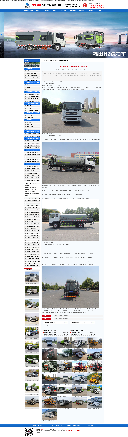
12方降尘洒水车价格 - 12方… (50, 328)
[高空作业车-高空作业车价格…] (94, 378)
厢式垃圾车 (29, 129)
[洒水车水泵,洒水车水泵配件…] (49, 354)
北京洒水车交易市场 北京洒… (77, 330)
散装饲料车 (69, 425)
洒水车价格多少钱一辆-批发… (50, 330)
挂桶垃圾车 (29, 124)
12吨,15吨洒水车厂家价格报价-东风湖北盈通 (31, 146)
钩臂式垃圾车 (30, 126)
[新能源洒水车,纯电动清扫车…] (94, 402)
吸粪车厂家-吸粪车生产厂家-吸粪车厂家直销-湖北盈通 (31, 240)
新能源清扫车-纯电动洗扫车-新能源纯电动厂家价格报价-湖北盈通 (31, 97)
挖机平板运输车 (76, 425)
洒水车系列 (46, 10)
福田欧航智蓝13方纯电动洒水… (50, 325)
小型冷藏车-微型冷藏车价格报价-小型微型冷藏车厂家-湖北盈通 (32, 155)
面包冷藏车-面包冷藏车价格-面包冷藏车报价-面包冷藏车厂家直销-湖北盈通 (32, 152)
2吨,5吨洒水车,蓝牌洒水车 (32, 70)
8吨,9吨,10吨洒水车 (31, 73)
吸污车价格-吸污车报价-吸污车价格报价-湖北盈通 (31, 245)
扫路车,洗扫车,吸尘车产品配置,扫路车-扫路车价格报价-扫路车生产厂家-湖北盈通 (32, 257)
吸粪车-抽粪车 (30, 117)
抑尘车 (44, 425)
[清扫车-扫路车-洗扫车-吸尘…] (64, 402)
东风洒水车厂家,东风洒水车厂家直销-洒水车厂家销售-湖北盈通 (32, 208)
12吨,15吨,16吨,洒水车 (32, 75)
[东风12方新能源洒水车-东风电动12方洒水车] (32, 346)
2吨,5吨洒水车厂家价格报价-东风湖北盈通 (31, 141)
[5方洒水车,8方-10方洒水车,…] (79, 390)
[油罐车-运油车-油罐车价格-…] (49, 366)
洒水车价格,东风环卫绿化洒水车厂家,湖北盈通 (32, 210)
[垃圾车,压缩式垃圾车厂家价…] (79, 342)
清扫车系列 (55, 10)
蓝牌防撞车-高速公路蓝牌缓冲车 (32, 134)
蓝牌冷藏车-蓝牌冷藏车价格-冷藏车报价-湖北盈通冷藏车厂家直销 (31, 157)
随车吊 (82, 425)
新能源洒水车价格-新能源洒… (77, 325)
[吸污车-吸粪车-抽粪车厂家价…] (49, 402)
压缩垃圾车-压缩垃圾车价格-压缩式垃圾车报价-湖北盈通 (31, 166)
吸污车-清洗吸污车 (31, 115)
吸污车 (57, 425)
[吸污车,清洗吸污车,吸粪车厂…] (94, 342)
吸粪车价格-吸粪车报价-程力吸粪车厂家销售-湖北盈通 (31, 238)
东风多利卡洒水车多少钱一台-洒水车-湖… (62, 315)
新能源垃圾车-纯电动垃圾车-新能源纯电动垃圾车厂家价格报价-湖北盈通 (31, 99)
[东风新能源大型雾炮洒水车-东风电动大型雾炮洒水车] (32, 332)
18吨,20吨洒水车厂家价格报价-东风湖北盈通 (31, 148)
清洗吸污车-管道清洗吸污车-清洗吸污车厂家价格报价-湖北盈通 (31, 247)
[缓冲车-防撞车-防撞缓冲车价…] (49, 378)
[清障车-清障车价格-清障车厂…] (64, 366)
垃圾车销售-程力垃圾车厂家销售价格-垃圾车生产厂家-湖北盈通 (32, 254)
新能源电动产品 (64, 10)
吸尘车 (28, 89)
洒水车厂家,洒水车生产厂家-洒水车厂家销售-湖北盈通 (31, 203)
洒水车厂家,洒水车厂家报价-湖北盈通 (31, 205)
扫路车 (28, 84)
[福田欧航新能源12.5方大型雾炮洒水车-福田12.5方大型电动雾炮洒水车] (32, 318)
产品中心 (37, 10)
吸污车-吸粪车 (73, 10)
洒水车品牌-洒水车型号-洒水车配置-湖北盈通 (31, 226)
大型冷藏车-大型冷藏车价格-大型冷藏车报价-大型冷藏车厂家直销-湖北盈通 (32, 162)
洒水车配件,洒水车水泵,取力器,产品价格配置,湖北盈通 (31, 224)
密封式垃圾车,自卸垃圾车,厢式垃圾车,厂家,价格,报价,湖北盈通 (32, 180)
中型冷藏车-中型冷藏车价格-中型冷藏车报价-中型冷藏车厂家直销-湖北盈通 (32, 159)
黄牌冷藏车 (29, 108)
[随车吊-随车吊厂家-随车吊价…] (79, 366)
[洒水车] (64, 5)
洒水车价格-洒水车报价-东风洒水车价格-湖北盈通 (31, 231)
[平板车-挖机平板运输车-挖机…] (94, 366)
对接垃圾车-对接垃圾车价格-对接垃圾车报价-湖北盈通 (31, 173)
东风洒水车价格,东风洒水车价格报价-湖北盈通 (32, 198)
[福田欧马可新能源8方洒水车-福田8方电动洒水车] (32, 388)
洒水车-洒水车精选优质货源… (50, 332)
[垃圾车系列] (79, 402)
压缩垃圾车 (29, 122)
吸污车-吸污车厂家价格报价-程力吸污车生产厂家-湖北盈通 (31, 243)
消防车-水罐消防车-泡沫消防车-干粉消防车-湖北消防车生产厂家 (31, 264)
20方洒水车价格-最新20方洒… (77, 332)
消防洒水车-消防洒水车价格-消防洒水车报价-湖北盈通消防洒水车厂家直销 (31, 80)
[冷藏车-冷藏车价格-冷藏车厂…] (79, 378)
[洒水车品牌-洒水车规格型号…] (49, 342)
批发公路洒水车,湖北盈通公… (77, 334)
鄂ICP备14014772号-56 (57, 430)
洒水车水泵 (63, 425)
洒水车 (92, 0)
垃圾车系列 (81, 10)
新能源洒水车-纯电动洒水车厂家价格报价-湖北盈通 (32, 94)
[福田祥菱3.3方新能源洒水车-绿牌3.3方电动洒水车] (32, 360)
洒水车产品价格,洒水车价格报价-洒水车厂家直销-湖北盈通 (32, 201)
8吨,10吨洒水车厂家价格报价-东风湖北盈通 (32, 143)
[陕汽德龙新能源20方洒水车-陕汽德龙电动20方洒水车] (32, 374)
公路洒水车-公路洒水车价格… (50, 334)
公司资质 (88, 425)
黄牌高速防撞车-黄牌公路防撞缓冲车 (32, 136)
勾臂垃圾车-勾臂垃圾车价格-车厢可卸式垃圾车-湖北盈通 (31, 169)
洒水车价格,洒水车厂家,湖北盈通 (32, 217)
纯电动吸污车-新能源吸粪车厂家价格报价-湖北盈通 (32, 101)
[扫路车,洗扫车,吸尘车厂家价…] (64, 342)
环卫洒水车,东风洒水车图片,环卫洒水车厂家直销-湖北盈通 (32, 212)
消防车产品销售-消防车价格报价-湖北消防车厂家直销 (32, 259)
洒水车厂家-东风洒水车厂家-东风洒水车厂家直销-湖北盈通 (31, 229)
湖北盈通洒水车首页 (28, 10)
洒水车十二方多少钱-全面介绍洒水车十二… (62, 318)
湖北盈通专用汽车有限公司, (46, 430)
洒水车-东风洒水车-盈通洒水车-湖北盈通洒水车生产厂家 (31, 233)
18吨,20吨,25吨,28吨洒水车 (33, 77)
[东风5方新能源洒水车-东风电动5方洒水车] (32, 304)
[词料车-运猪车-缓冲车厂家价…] (64, 378)
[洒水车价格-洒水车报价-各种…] (79, 354)
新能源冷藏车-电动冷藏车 (32, 110)
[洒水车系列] (94, 390)
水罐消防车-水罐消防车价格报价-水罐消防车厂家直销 (32, 261)
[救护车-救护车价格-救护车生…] (49, 390)
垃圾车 (53, 425)
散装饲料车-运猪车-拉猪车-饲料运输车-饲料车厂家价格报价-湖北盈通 (32, 266)
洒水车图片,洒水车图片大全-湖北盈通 (31, 219)
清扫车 (49, 425)
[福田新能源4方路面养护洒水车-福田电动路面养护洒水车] (32, 290)
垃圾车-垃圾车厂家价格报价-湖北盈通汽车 (31, 250)
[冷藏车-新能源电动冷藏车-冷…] (49, 414)
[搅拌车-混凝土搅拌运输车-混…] (64, 390)
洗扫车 (28, 87)
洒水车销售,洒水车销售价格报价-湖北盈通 (32, 215)
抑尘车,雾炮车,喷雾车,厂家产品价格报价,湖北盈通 (31, 222)
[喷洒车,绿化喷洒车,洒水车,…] (94, 354)
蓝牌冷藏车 (29, 105)
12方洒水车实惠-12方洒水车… (77, 328)
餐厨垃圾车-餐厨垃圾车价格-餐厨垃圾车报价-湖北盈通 (31, 176)
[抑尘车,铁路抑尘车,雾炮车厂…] (64, 354)
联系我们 (99, 10)
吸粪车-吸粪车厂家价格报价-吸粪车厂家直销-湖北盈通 (31, 236)
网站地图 (89, 0)
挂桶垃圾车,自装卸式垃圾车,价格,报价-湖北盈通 (32, 171)
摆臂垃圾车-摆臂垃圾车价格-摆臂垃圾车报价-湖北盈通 (31, 178)
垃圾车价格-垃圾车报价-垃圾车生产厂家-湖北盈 (31, 252)
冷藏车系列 (90, 10)
